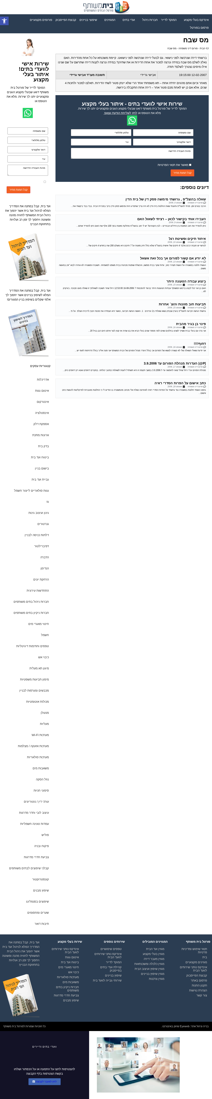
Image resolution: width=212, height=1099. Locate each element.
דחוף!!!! (200, 343)
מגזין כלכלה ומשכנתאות (149, 964)
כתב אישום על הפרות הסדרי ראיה (180, 383)
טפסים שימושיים (111, 949)
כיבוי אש (73, 972)
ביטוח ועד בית (70, 962)
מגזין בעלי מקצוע (153, 954)
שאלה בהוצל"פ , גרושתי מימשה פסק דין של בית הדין (166, 199)
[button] (4, 21)
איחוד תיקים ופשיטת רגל (187, 239)
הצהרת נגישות (198, 990)
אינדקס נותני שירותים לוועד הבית (193, 969)
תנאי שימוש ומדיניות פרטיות (194, 950)
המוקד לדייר (114, 962)
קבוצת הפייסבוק (196, 975)
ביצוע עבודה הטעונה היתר (186, 281)
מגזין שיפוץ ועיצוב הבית (149, 969)
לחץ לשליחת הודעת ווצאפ (120, 113)
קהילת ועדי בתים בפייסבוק (111, 969)
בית (204, 957)
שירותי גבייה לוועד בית (107, 980)
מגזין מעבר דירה (154, 959)
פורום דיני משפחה (188, 48)
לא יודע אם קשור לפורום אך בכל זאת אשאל (173, 258)
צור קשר (201, 995)
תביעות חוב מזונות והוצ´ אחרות (182, 304)
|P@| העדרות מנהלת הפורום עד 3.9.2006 (175, 363)
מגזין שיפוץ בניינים (152, 974)
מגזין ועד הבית (155, 949)
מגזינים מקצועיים (196, 962)
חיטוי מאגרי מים (68, 967)
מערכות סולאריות (68, 977)
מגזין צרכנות (156, 978)
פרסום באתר (199, 980)
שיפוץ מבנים (71, 1000)
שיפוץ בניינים (113, 975)
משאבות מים (71, 982)
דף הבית (204, 48)
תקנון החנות (199, 985)
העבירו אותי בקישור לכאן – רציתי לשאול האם (171, 219)
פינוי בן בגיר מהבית (191, 324)
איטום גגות (72, 957)
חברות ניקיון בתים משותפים (67, 988)
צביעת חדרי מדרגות (66, 995)
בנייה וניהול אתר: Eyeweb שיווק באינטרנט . (185, 1026)
